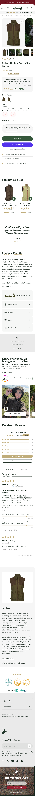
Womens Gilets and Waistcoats (22, 15)
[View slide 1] (14, 348)
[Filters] (8, 475)
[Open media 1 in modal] (22, 22)
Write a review (17, 456)
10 (13, 109)
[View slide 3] (18, 348)
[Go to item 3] (19, 52)
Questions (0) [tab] (25, 469)
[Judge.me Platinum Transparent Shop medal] (8, 682)
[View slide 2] (16, 348)
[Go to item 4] (26, 52)
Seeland (10, 15)
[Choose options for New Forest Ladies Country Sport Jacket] (6, 409)
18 (13, 114)
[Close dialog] (33, 768)
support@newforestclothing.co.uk (15, 716)
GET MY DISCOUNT (17, 787)
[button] (6, 59)
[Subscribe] (29, 746)
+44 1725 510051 (7, 714)
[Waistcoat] (9, 99)
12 (21, 109)
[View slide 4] (21, 348)
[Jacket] (4, 99)
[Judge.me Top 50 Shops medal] (17, 682)
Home (3, 15)
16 (5, 114)
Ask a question (17, 461)
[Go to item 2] (12, 52)
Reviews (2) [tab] (9, 469)
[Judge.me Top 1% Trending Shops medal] (26, 682)
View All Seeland (8, 658)
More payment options (17, 149)
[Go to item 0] (5, 52)
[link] (9, 192)
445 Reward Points (13, 73)
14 (29, 109)
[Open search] (4, 475)
